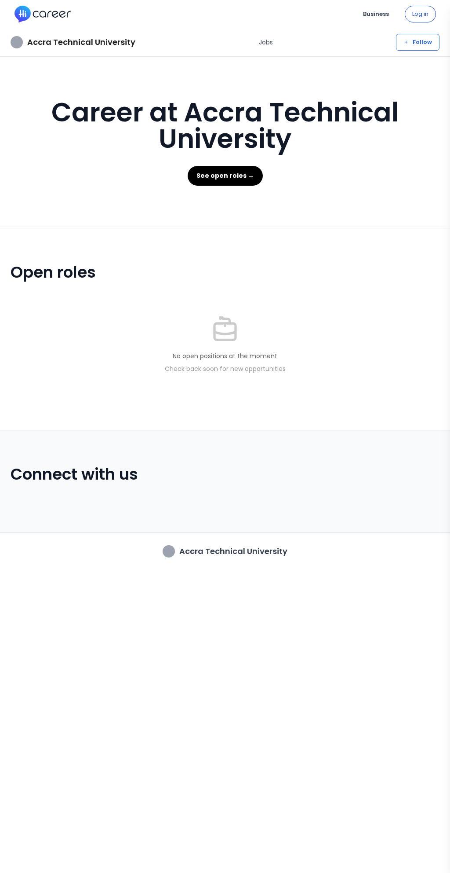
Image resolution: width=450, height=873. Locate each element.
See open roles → (225, 175)
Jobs (266, 42)
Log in (420, 14)
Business (376, 14)
